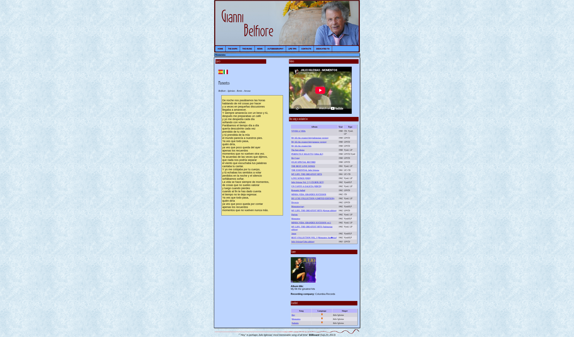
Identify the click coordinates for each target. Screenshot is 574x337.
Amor (293, 233)
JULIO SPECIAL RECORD (303, 162)
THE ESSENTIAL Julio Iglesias (305, 170)
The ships (232, 49)
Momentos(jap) (297, 206)
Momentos (295, 218)
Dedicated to (322, 49)
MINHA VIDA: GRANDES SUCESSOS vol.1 (311, 222)
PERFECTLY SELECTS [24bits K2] (307, 154)
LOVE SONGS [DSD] (301, 178)
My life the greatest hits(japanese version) (309, 141)
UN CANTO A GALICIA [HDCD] (306, 186)
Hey (293, 315)
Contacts (306, 49)
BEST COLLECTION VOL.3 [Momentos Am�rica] (314, 237)
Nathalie (295, 323)
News (259, 49)
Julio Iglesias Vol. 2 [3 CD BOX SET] (307, 182)
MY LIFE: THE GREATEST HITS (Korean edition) (314, 210)
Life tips (292, 49)
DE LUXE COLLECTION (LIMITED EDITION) (313, 198)
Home (220, 49)
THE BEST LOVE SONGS (303, 166)
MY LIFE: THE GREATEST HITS (306, 174)
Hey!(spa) (295, 158)
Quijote (294, 214)
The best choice (297, 149)
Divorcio (295, 202)
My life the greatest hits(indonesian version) (310, 137)
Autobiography (275, 49)
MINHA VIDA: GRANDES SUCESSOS (308, 194)
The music (247, 49)
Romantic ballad (298, 190)
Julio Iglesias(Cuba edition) (303, 241)
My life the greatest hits (301, 145)
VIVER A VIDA (298, 130)
